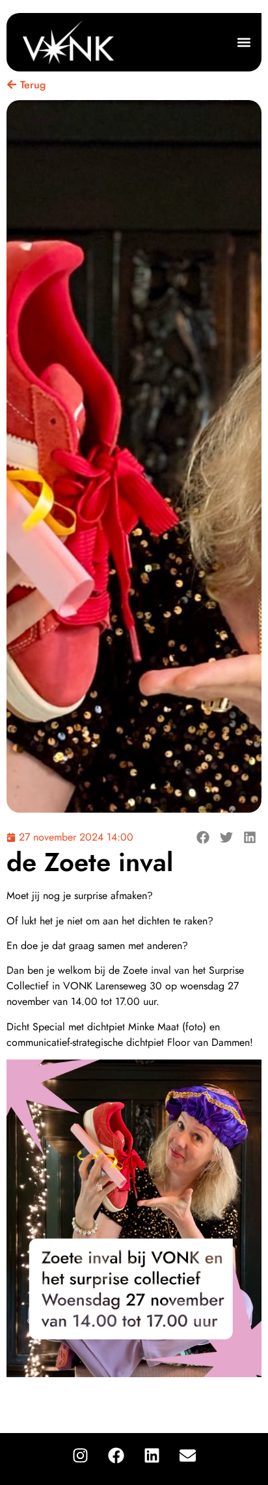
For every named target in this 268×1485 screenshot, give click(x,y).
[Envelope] (187, 1456)
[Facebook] (116, 1456)
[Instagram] (80, 1456)
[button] (244, 42)
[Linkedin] (151, 1456)
